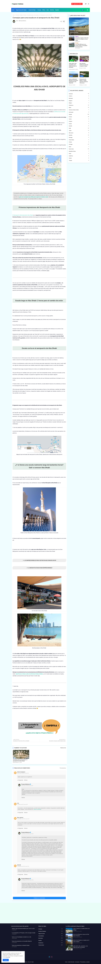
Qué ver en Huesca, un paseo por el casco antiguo (81, 941)
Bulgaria (79, 100)
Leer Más (8, 957)
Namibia (79, 135)
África (43, 9)
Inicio (13, 9)
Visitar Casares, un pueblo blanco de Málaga (81, 929)
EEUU (79, 107)
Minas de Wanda (37, 809)
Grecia (79, 119)
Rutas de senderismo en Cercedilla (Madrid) (22, 941)
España (57, 9)
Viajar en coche (50, 933)
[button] (87, 10)
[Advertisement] (50, 913)
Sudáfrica (79, 155)
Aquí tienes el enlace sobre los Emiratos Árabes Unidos (29, 674)
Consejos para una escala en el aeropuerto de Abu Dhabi (20, 760)
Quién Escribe (71, 961)
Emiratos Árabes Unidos (21, 15)
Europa (39, 9)
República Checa (79, 151)
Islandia (79, 125)
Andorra (79, 96)
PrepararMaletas (25, 784)
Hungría (79, 121)
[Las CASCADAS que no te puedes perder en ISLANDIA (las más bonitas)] (71, 44)
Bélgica (79, 102)
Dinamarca (79, 105)
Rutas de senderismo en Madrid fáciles (20, 945)
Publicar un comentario (39, 898)
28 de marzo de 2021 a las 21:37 (23, 773)
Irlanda (79, 123)
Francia (79, 116)
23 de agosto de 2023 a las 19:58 (27, 879)
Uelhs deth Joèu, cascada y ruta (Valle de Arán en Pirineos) (73, 65)
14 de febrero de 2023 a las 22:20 (23, 818)
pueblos (50, 940)
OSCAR (19, 865)
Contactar (77, 961)
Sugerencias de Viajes (21, 9)
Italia (79, 128)
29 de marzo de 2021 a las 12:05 (27, 785)
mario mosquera (21, 772)
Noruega (79, 137)
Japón (79, 130)
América (52, 9)
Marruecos (79, 132)
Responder (20, 780)
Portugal (79, 144)
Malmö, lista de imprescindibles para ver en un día (23, 928)
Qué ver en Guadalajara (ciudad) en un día (21, 936)
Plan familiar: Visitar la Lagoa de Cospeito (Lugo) (84, 65)
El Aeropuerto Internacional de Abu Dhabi (23, 215)
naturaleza (50, 938)
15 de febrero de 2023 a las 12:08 (27, 833)
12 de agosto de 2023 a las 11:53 (23, 866)
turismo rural (50, 945)
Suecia (79, 158)
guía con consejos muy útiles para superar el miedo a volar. (33, 197)
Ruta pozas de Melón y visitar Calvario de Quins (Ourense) (84, 81)
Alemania (79, 93)
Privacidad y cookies (85, 961)
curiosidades (50, 935)
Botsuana (79, 98)
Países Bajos (79, 139)
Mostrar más (63, 747)
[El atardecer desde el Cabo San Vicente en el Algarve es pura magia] (71, 38)
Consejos (50, 928)
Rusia (79, 153)
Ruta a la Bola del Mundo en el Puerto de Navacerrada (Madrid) (73, 81)
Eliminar (25, 780)
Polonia (79, 142)
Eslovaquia (79, 112)
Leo (18, 803)
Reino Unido (79, 148)
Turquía (79, 160)
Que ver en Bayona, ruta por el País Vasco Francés (81, 935)
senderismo (50, 942)
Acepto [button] (5, 960)
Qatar (79, 146)
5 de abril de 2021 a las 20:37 (22, 804)
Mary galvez (20, 817)
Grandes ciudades (50, 931)
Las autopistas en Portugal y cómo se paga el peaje (23, 932)
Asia (48, 9)
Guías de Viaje (32, 9)
